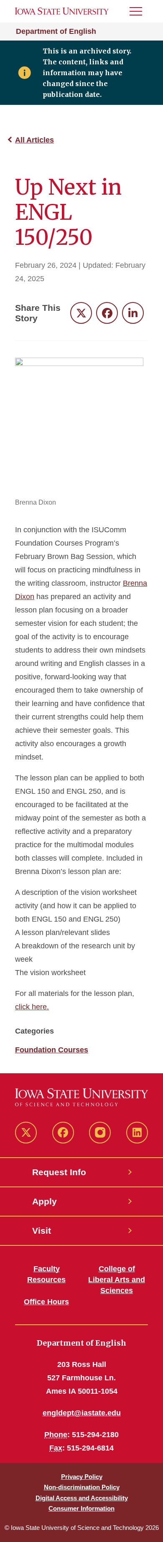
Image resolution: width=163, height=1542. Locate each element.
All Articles (34, 140)
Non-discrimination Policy (82, 1487)
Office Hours (46, 1302)
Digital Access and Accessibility (82, 1497)
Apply (44, 1201)
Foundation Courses (51, 1050)
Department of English (56, 31)
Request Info (59, 1172)
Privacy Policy (81, 1476)
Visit (41, 1230)
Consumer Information (81, 1508)
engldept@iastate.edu (82, 1413)
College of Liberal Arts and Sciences (116, 1280)
